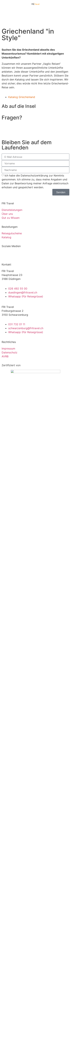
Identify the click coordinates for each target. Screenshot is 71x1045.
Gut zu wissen (35, 912)
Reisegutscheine (12, 233)
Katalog (6, 237)
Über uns (7, 213)
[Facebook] (6, 255)
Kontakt (35, 925)
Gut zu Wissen (10, 217)
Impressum (8, 348)
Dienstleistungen (12, 210)
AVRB (5, 356)
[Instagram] (15, 255)
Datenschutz (9, 352)
